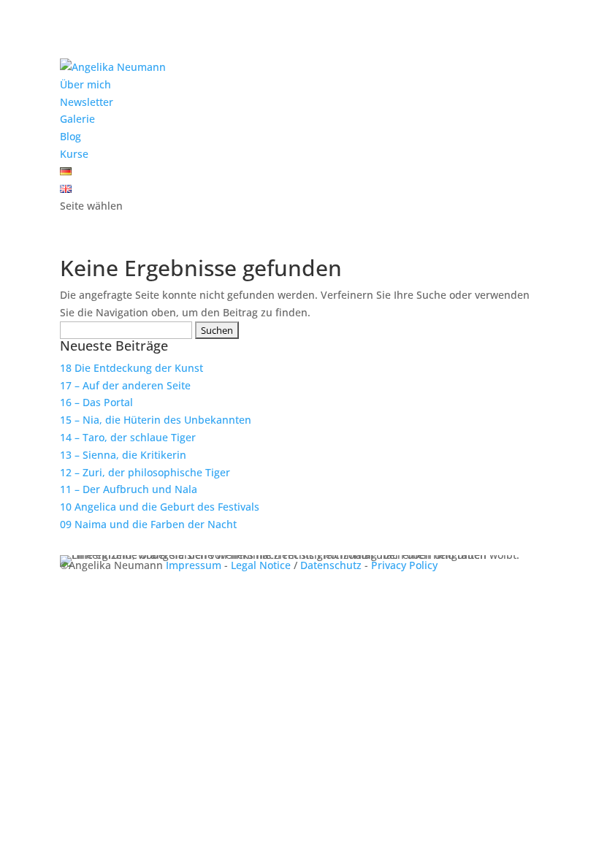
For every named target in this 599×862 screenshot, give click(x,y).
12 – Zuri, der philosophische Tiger (145, 472)
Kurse (74, 154)
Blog (70, 136)
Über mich (85, 84)
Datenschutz (331, 565)
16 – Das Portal (96, 402)
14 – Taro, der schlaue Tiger (128, 437)
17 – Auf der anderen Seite (125, 385)
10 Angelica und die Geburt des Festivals (159, 507)
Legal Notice (261, 565)
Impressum (193, 565)
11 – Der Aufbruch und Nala (128, 489)
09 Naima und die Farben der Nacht (148, 524)
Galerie (77, 119)
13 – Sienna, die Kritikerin (123, 455)
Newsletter (86, 102)
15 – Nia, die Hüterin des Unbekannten (155, 420)
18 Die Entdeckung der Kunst (131, 368)
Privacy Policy (404, 565)
